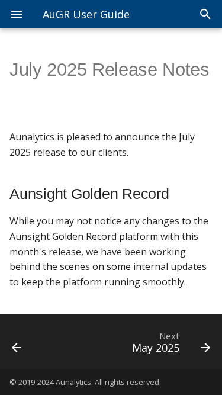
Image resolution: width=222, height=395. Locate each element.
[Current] (29, 342)
